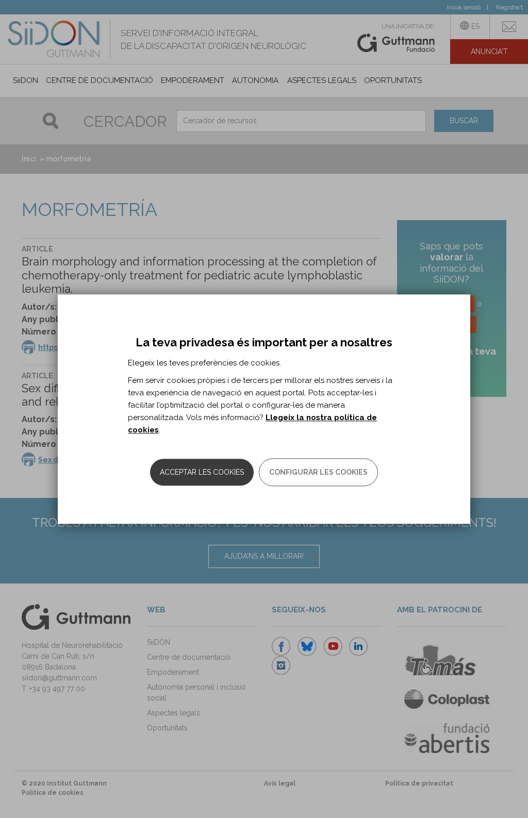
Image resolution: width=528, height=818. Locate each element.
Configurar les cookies (318, 472)
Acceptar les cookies (202, 472)
